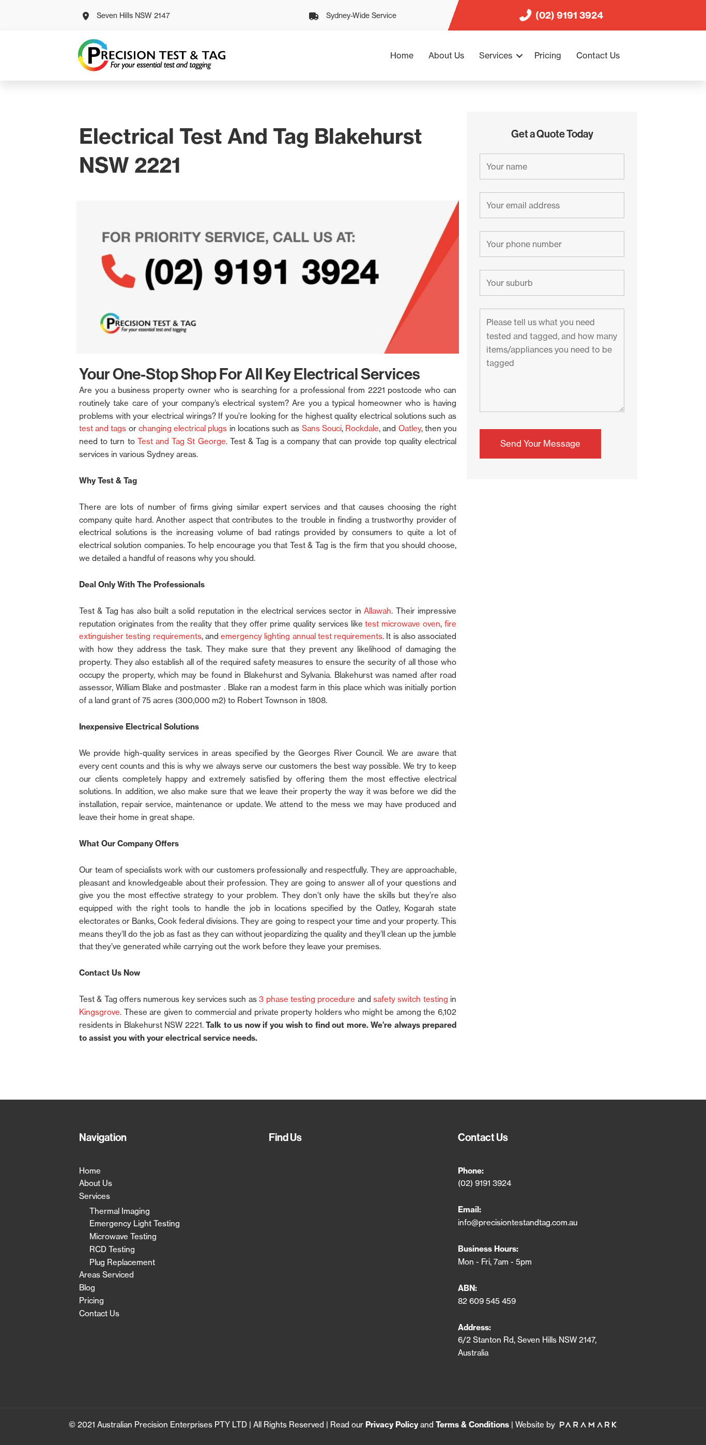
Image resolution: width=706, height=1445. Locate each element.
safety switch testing (410, 999)
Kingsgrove (99, 1012)
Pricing (547, 55)
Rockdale (362, 428)
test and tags (102, 428)
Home (401, 55)
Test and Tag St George (181, 441)
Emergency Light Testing (134, 1223)
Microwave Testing (123, 1236)
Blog (87, 1287)
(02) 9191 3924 (484, 1183)
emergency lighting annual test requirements (301, 636)
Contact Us (598, 55)
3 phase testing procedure (307, 999)
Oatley (409, 428)
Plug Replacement (122, 1262)
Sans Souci (322, 428)
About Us (446, 55)
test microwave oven (402, 624)
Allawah (377, 611)
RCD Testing (112, 1249)
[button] (519, 55)
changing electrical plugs (183, 428)
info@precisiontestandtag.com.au (517, 1222)
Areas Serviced (106, 1275)
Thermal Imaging (119, 1211)
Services (495, 55)
